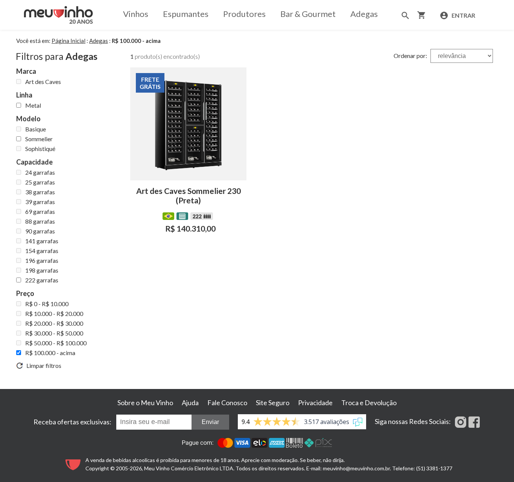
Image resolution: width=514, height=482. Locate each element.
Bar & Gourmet (308, 14)
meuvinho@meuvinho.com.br (356, 468)
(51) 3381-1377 (434, 468)
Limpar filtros (42, 365)
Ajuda (190, 402)
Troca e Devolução (369, 402)
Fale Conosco (227, 402)
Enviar (210, 422)
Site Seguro (272, 402)
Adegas (364, 14)
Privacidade (315, 402)
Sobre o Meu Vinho (145, 402)
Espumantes (185, 14)
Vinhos (135, 14)
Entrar (462, 15)
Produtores (244, 14)
